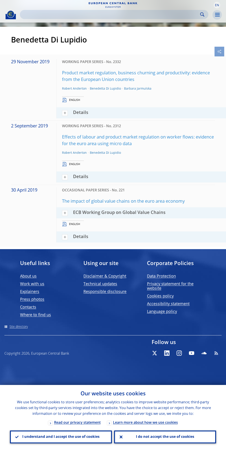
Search (202, 14)
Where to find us (35, 315)
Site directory (18, 326)
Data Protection (161, 276)
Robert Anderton (74, 88)
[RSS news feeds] (216, 353)
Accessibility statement (168, 304)
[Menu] (217, 14)
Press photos (32, 300)
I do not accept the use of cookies (165, 437)
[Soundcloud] (204, 353)
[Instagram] (179, 353)
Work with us (32, 284)
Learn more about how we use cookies (145, 423)
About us (28, 276)
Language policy (162, 312)
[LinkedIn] (167, 353)
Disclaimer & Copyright (104, 276)
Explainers (29, 292)
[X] (154, 353)
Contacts (28, 307)
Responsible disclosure (104, 292)
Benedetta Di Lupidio (105, 88)
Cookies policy (160, 296)
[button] (217, 5)
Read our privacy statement (77, 423)
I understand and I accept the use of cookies (61, 437)
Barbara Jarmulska (137, 88)
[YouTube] (191, 353)
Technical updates (100, 284)
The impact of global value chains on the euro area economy (123, 201)
